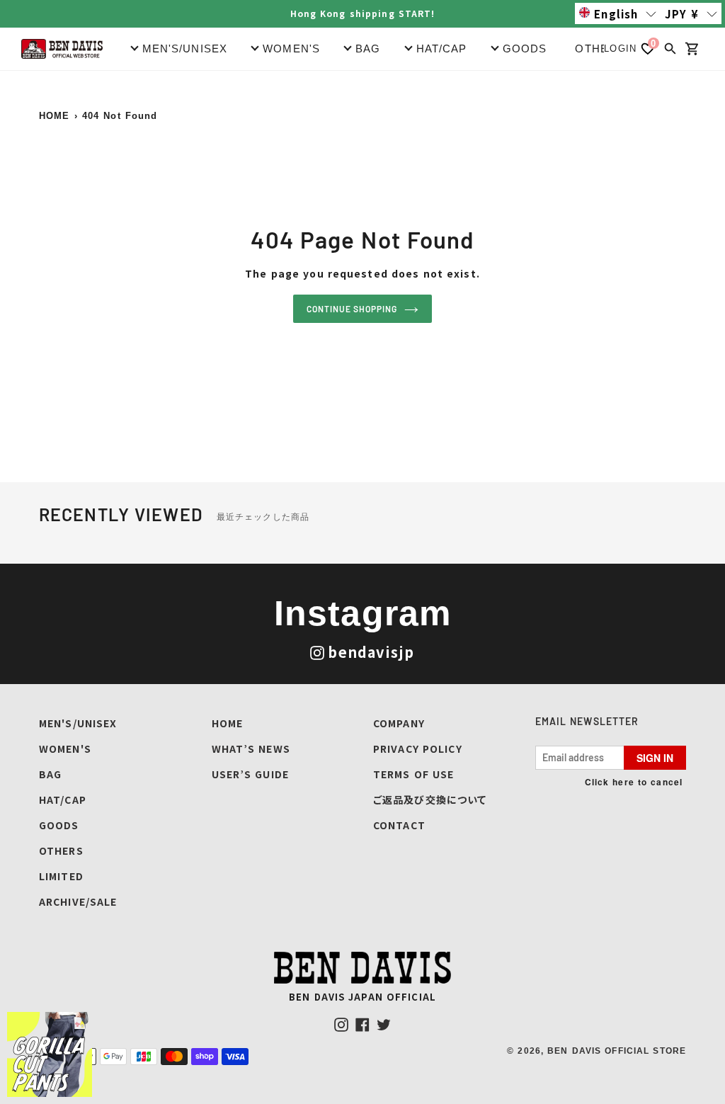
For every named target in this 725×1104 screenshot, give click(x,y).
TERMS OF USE (413, 774)
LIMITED (61, 876)
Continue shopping (352, 309)
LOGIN (620, 48)
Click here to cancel (634, 781)
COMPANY (399, 723)
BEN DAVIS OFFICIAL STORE (616, 1051)
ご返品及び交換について (429, 799)
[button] (618, 13)
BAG (50, 774)
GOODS (59, 825)
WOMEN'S (65, 748)
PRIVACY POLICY (417, 748)
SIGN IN (654, 758)
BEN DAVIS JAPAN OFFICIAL (362, 996)
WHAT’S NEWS (251, 748)
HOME (54, 115)
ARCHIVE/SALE (78, 901)
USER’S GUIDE (250, 774)
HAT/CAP (62, 799)
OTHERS (599, 48)
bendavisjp (371, 652)
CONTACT (399, 825)
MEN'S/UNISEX (78, 723)
